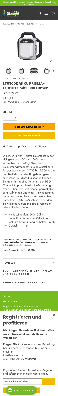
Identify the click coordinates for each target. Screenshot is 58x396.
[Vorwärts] (53, 71)
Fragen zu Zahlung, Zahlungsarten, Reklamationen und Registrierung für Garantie (27, 308)
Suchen (7, 296)
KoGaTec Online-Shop (15, 78)
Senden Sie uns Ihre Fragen (24, 282)
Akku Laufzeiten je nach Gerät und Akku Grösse (27, 273)
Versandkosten (28, 102)
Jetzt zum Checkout (29, 135)
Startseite (6, 24)
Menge (8, 112)
